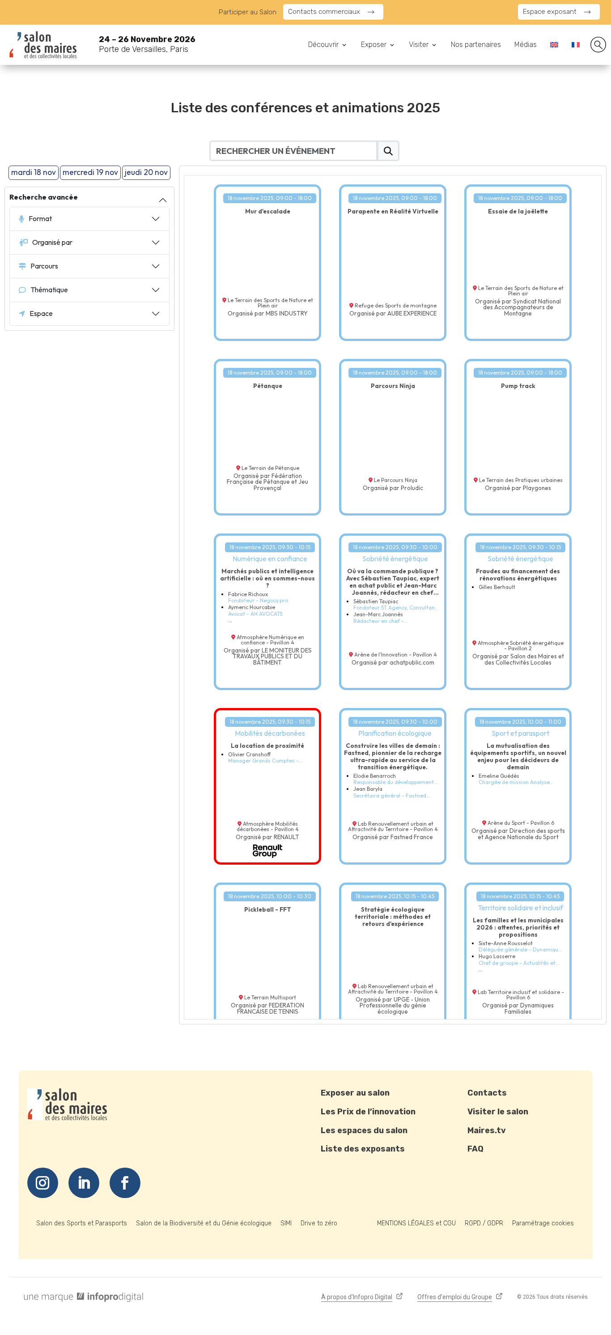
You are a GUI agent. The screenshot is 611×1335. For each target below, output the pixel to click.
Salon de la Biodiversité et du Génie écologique (204, 1223)
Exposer (373, 45)
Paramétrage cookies (543, 1223)
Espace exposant (550, 12)
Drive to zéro (319, 1223)
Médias (525, 45)
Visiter (419, 45)
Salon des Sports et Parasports (81, 1223)
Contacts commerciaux (324, 12)
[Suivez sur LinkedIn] (83, 1183)
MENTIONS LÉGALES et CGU (416, 1223)
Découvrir (323, 45)
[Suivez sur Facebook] (125, 1183)
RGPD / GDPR (484, 1223)
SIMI (286, 1223)
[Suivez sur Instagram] (42, 1183)
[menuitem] (554, 46)
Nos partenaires (476, 45)
